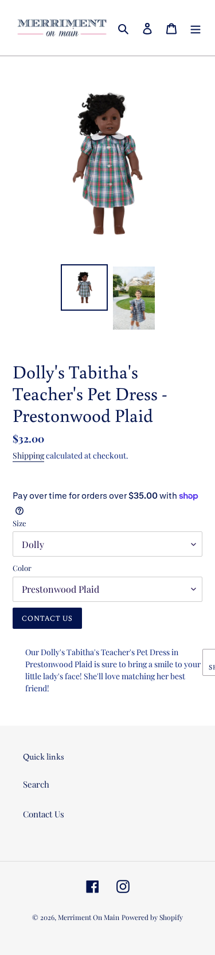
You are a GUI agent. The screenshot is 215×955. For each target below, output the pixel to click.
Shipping (28, 455)
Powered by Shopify (152, 917)
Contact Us (43, 814)
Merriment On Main (88, 917)
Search (36, 784)
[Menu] (195, 27)
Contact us (47, 618)
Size (19, 523)
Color (22, 568)
